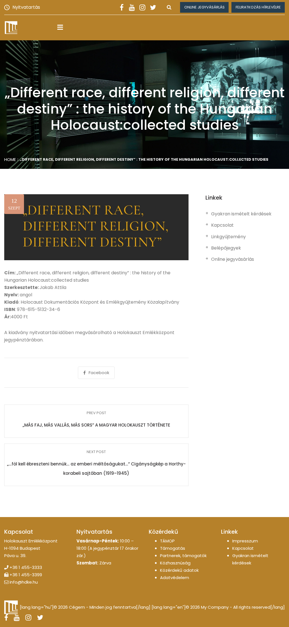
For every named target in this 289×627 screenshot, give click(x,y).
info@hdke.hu (24, 582)
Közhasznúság (175, 563)
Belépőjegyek (226, 248)
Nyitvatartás (26, 7)
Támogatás (172, 548)
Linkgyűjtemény (228, 237)
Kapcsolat (222, 225)
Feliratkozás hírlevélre (258, 7)
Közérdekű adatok (179, 570)
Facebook (99, 373)
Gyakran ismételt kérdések (241, 214)
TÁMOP (167, 541)
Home (10, 159)
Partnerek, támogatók (183, 555)
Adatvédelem (174, 577)
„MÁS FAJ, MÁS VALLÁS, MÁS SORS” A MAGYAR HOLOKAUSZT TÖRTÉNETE (96, 425)
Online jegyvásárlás (204, 7)
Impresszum (245, 541)
